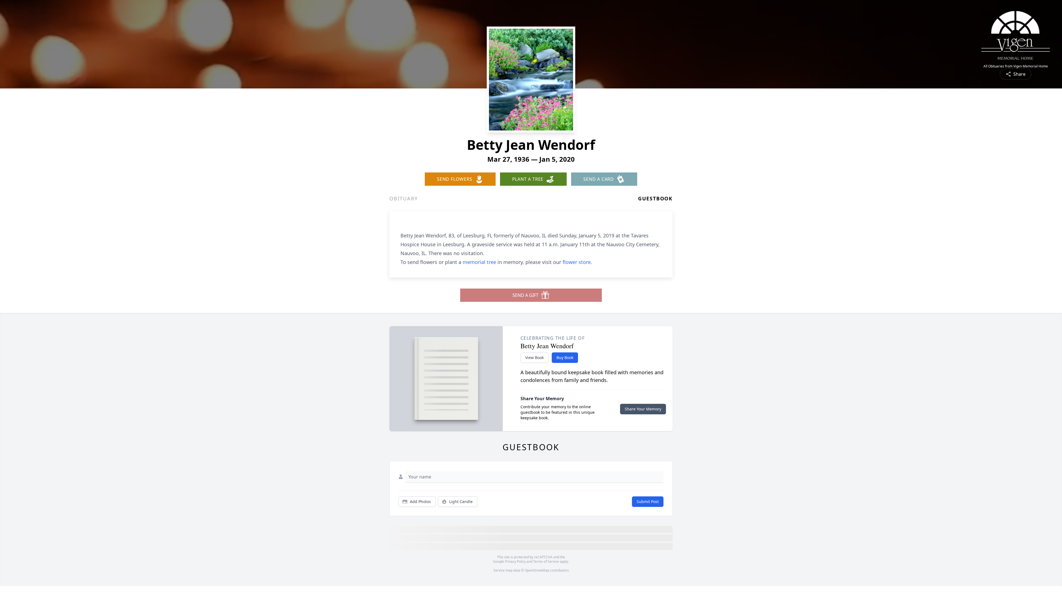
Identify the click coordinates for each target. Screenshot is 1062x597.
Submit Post (648, 501)
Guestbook (655, 198)
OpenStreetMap (537, 570)
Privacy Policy (515, 561)
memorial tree (479, 262)
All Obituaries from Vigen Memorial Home (1015, 66)
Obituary (403, 198)
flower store (577, 262)
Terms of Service (546, 561)
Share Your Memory (643, 409)
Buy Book (564, 357)
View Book (534, 357)
